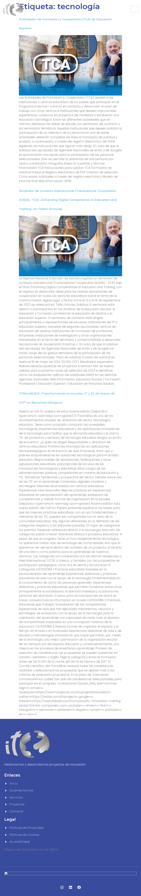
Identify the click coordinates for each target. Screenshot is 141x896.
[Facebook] (79, 887)
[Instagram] (61, 887)
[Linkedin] (70, 887)
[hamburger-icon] (134, 9)
